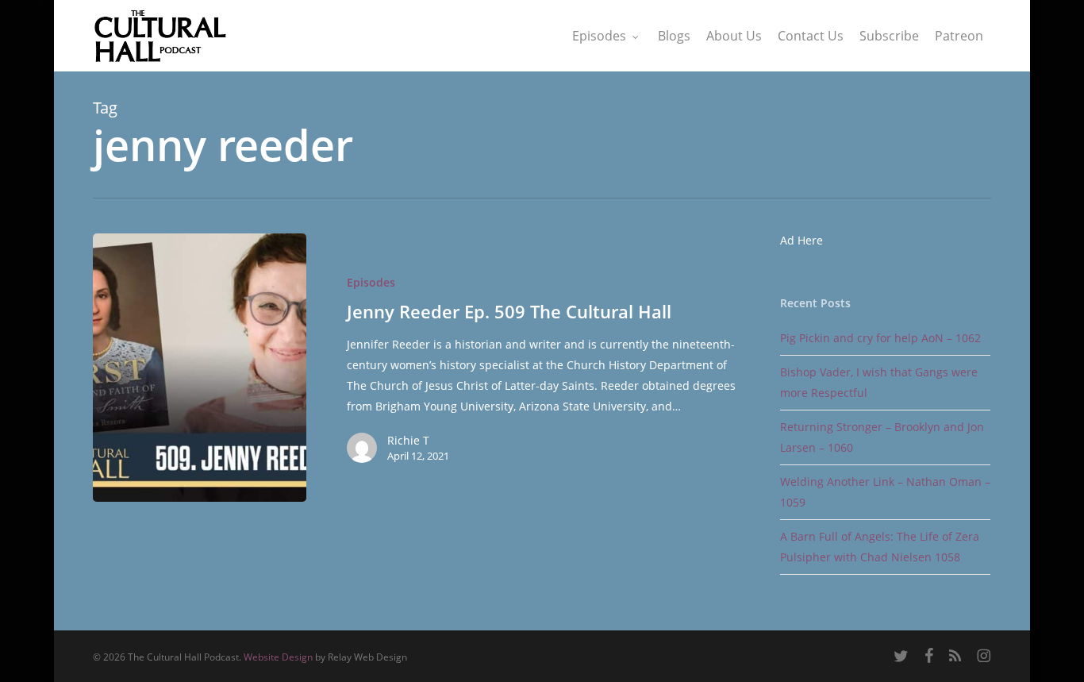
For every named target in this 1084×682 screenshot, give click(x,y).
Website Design (278, 657)
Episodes (371, 282)
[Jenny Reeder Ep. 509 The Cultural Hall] (199, 367)
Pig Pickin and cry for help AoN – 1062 (880, 337)
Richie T (408, 440)
